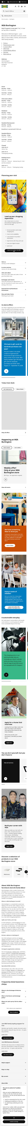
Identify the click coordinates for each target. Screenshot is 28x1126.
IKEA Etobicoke (8, 915)
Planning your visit (8, 45)
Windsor (13, 970)
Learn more (4, 1034)
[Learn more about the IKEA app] (14, 196)
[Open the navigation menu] (24, 6)
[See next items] (26, 871)
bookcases (9, 952)
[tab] (8, 389)
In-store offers (7, 47)
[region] (14, 1105)
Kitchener (4, 972)
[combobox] (12, 11)
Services (5, 52)
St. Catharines (18, 970)
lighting (18, 922)
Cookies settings (14, 1121)
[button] (14, 509)
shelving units (15, 952)
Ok (14, 1117)
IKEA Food (6, 48)
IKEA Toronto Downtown (19, 915)
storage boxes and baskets (18, 953)
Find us (5, 43)
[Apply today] (14, 805)
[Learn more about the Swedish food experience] (14, 571)
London (8, 970)
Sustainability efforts (9, 50)
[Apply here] (14, 702)
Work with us (7, 54)
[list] (14, 770)
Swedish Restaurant (17, 897)
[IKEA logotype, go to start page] (5, 6)
